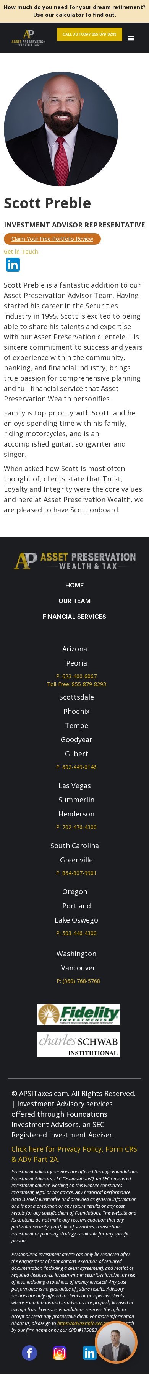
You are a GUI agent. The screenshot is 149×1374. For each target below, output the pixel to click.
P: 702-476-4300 (76, 827)
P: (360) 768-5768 (78, 981)
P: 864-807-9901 (76, 873)
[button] (131, 38)
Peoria (76, 662)
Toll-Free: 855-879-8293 (76, 684)
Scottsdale (76, 697)
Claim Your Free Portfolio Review (52, 238)
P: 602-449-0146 (76, 766)
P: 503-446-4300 (76, 933)
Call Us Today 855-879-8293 (90, 34)
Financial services (74, 616)
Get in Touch (21, 251)
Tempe (76, 725)
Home (74, 585)
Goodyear (76, 739)
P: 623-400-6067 (76, 676)
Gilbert (76, 753)
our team (74, 601)
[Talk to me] (116, 1342)
